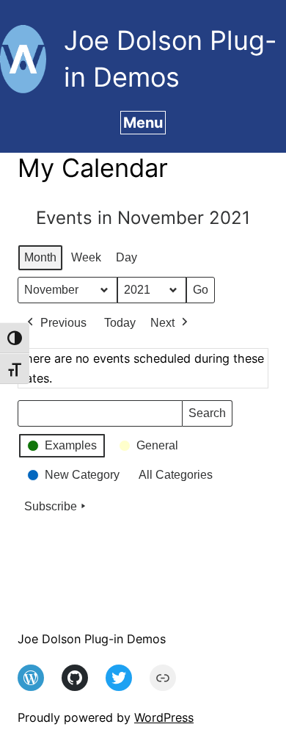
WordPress (164, 717)
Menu (143, 122)
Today (120, 322)
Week (86, 257)
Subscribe (50, 506)
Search (207, 417)
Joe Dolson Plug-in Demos (92, 639)
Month (40, 257)
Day (126, 257)
